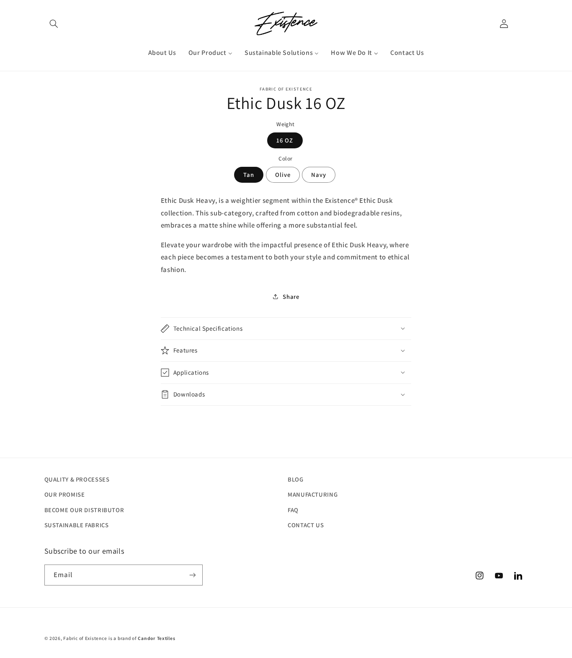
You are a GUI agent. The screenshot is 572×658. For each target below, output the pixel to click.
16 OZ (284, 140)
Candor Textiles (156, 638)
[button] (54, 23)
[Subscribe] (192, 575)
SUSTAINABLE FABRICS (76, 525)
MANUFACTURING (313, 494)
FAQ (293, 510)
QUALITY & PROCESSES (77, 479)
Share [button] (291, 297)
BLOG (296, 479)
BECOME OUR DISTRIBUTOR (84, 510)
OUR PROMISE (64, 494)
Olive (283, 174)
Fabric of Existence (85, 638)
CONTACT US (306, 525)
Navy (318, 174)
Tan (248, 174)
